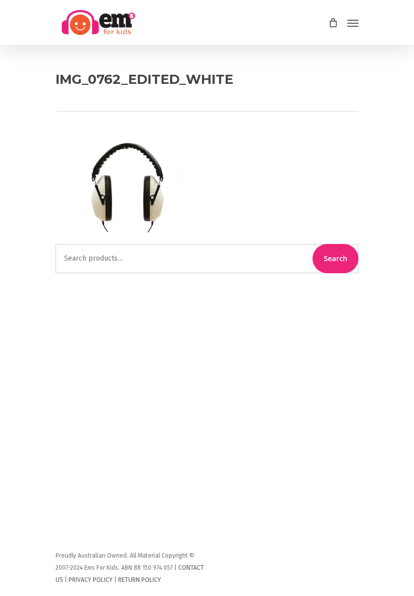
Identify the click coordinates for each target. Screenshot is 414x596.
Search (335, 258)
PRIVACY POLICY (91, 579)
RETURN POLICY (139, 579)
